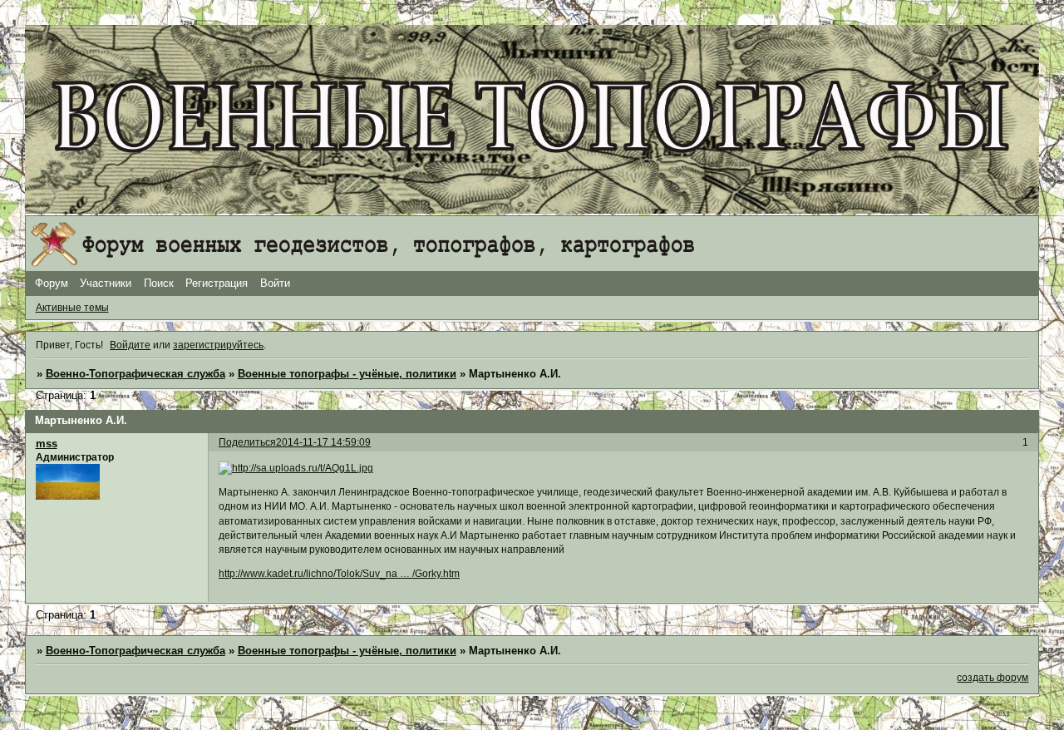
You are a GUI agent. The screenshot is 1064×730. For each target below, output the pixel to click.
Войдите (130, 345)
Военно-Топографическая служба (135, 374)
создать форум (992, 678)
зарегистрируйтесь (218, 345)
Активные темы (72, 308)
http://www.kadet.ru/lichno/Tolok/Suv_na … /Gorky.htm (339, 574)
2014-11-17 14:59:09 (323, 442)
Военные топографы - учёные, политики (347, 374)
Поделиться (247, 442)
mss (46, 444)
